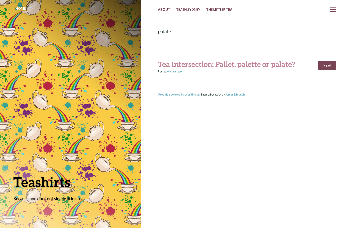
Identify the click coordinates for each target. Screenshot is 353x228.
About (164, 10)
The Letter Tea (219, 10)
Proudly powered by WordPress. (179, 94)
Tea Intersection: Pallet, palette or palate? (226, 64)
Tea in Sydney (188, 10)
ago (174, 71)
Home (21, 9)
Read (327, 65)
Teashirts (41, 182)
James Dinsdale (236, 94)
